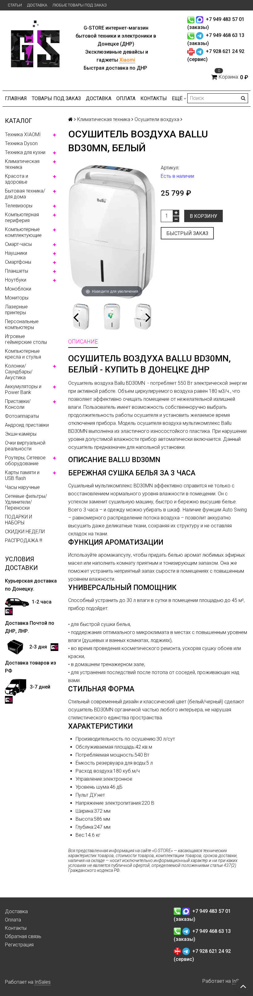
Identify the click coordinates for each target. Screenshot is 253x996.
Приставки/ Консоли (18, 404)
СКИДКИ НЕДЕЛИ (25, 532)
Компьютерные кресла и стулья (23, 354)
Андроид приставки (27, 425)
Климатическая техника (22, 164)
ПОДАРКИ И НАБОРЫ (18, 520)
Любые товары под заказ (79, 5)
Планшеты (16, 271)
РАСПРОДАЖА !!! (23, 540)
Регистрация (19, 945)
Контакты (153, 98)
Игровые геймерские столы (26, 339)
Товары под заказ (56, 98)
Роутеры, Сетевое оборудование (25, 460)
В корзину (203, 216)
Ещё (177, 98)
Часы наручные (22, 487)
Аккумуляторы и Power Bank (23, 389)
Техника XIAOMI (23, 134)
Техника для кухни (25, 152)
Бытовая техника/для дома (25, 194)
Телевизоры (18, 206)
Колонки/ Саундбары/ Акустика (18, 371)
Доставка (37, 5)
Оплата (125, 98)
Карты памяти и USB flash (22, 475)
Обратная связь (23, 936)
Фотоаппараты (22, 416)
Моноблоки (18, 289)
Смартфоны (18, 262)
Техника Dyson (21, 143)
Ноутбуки (15, 280)
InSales (43, 982)
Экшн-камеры (20, 434)
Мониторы (16, 298)
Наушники (16, 253)
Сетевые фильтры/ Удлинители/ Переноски (26, 502)
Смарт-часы (18, 244)
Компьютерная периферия (22, 217)
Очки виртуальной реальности (25, 446)
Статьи (15, 5)
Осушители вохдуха (157, 119)
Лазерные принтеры (16, 309)
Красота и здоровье (16, 179)
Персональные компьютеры (22, 324)
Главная (16, 98)
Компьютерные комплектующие (23, 232)
